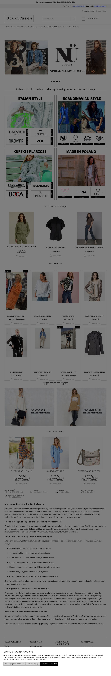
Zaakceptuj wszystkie (49, 664)
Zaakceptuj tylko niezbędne (14, 664)
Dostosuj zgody (32, 664)
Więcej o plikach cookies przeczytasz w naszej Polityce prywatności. (24, 659)
